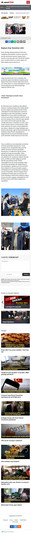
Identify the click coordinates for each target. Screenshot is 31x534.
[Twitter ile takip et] (15, 526)
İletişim (16, 520)
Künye (11, 520)
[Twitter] (9, 41)
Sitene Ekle (15, 521)
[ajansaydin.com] (7, 2)
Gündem (12, 13)
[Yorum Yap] (24, 41)
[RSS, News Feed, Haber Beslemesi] (19, 526)
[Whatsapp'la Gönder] (15, 41)
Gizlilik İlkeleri (23, 520)
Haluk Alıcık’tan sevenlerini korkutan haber (17, 7)
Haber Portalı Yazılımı (9, 531)
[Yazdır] (21, 41)
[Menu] (28, 2)
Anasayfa (5, 13)
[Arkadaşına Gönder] (18, 41)
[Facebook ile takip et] (12, 526)
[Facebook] (6, 41)
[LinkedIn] (12, 41)
